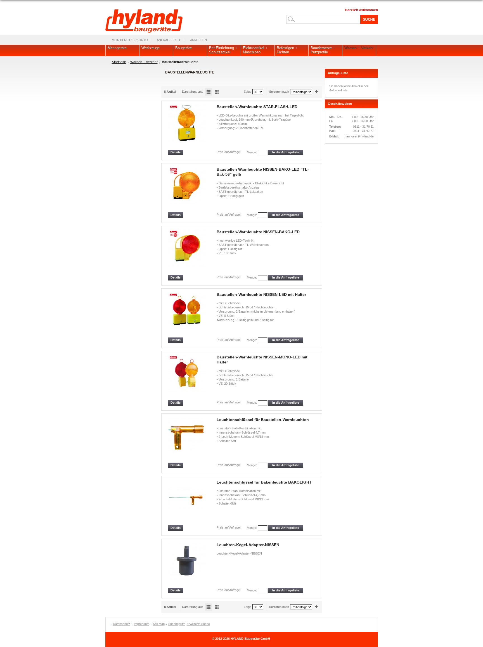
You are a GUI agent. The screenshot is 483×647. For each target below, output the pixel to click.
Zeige (247, 91)
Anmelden (198, 40)
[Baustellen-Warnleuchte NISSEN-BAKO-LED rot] (187, 252)
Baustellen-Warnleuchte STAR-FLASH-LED (257, 106)
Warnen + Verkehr (144, 62)
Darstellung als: (192, 91)
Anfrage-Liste (169, 40)
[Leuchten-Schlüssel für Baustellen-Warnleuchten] (187, 440)
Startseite (119, 62)
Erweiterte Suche (198, 623)
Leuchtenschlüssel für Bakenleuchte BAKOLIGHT (264, 482)
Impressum (141, 623)
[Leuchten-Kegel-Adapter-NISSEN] (187, 565)
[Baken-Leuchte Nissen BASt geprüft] (187, 189)
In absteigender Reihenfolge (316, 91)
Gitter (216, 92)
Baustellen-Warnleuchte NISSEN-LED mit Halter (261, 294)
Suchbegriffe (176, 623)
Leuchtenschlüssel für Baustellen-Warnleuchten (263, 419)
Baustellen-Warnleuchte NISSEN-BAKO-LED (258, 232)
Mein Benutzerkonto (130, 40)
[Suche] (368, 19)
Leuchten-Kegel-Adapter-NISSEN (248, 545)
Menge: (252, 152)
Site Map (159, 623)
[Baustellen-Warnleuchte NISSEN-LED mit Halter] (187, 314)
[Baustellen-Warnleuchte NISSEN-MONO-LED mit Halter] (187, 377)
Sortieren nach (279, 91)
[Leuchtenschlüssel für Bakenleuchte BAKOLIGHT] (187, 502)
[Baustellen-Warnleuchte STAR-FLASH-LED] (187, 127)
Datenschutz (121, 623)
